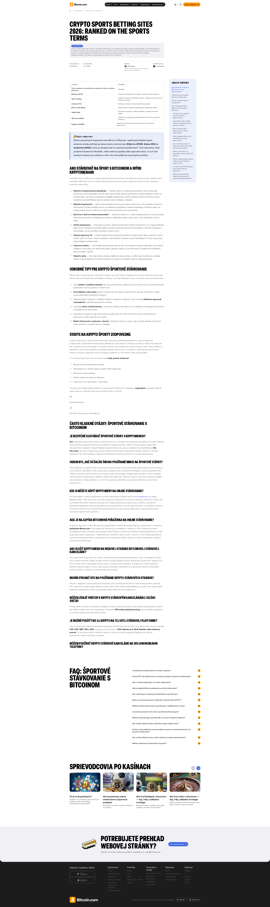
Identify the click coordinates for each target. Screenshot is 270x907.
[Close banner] (148, 430)
